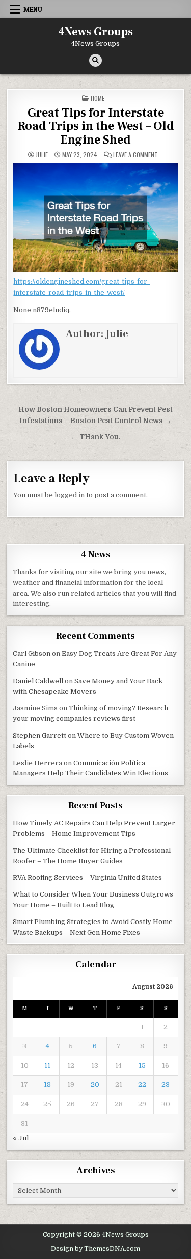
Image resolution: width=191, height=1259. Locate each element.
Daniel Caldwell (38, 681)
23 (165, 1084)
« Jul (21, 1138)
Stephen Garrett (39, 735)
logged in (69, 495)
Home (97, 98)
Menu (32, 9)
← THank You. (96, 437)
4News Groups (95, 31)
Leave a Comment (135, 155)
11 (47, 1065)
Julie (42, 155)
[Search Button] (95, 60)
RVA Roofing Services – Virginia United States (87, 877)
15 (142, 1065)
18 (47, 1084)
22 (142, 1084)
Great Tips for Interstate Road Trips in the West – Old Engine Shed (95, 126)
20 (95, 1084)
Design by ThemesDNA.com (95, 1248)
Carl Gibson (31, 653)
